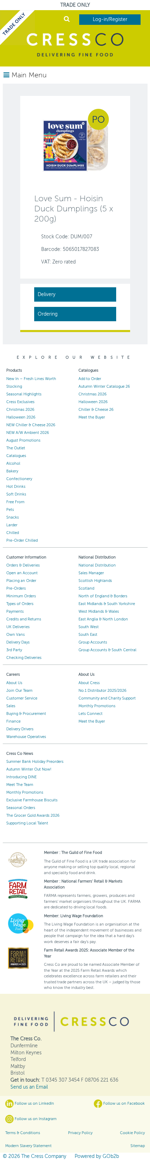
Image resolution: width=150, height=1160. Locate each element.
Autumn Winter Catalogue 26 (104, 386)
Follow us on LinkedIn (34, 1103)
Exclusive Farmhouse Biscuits (32, 800)
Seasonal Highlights (24, 394)
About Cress (89, 683)
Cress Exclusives (20, 402)
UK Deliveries (18, 627)
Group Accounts (92, 642)
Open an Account (22, 573)
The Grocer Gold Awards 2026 (33, 815)
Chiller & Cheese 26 (96, 409)
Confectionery (19, 479)
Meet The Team (19, 784)
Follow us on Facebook (123, 1103)
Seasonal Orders (20, 808)
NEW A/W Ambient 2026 (27, 432)
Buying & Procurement (26, 713)
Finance (13, 721)
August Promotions (23, 440)
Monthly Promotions (96, 706)
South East (87, 634)
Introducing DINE (21, 777)
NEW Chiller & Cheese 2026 (30, 425)
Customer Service (21, 698)
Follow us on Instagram (35, 1119)
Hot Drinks (15, 486)
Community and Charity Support (107, 698)
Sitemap (137, 1146)
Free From (15, 502)
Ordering (48, 314)
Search (67, 19)
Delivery (46, 294)
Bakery (12, 471)
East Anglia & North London (103, 619)
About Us (14, 683)
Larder (11, 525)
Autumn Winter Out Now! (28, 769)
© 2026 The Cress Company (34, 1156)
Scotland (86, 588)
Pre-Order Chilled (22, 540)
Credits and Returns (23, 619)
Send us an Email (29, 1087)
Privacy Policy (80, 1133)
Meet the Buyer (91, 417)
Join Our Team (19, 690)
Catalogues (16, 456)
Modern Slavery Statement (28, 1146)
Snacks (12, 517)
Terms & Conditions (22, 1133)
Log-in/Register (110, 19)
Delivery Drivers (19, 729)
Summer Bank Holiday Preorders (34, 761)
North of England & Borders (102, 596)
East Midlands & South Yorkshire (106, 604)
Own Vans (15, 634)
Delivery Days (18, 642)
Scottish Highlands (95, 580)
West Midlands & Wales (98, 611)
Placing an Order (21, 580)
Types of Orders (19, 604)
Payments (15, 611)
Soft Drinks (16, 494)
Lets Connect (90, 713)
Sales (10, 706)
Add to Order (89, 379)
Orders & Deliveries (23, 565)
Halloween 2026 (21, 417)
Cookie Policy (132, 1133)
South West (88, 627)
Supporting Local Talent (27, 823)
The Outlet (15, 448)
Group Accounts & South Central (107, 650)
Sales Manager (91, 573)
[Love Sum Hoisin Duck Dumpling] (75, 145)
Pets (10, 509)
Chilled (12, 532)
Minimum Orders (21, 596)
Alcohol (13, 463)
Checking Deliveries (24, 657)
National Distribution (97, 565)
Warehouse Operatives (26, 736)
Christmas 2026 (20, 409)
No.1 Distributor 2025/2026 (102, 690)
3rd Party (14, 650)
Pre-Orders (16, 588)
